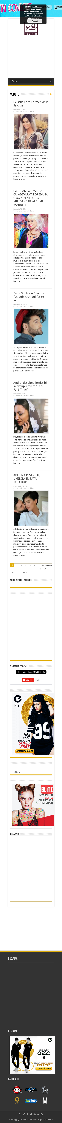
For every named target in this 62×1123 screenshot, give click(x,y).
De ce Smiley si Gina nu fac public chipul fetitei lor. (29, 297)
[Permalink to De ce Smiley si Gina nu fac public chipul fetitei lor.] (31, 326)
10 (40, 569)
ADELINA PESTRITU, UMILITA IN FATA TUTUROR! (26, 478)
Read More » (19, 179)
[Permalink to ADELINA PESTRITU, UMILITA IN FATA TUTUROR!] (31, 508)
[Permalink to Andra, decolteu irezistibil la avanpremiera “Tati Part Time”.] (31, 416)
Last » (24, 572)
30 (13, 572)
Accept (35, 21)
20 (45, 569)
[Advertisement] (31, 55)
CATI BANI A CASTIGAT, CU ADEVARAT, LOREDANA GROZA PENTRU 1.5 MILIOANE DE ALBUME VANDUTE (30, 198)
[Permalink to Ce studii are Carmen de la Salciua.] (31, 131)
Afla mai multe (33, 18)
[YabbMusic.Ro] (31, 33)
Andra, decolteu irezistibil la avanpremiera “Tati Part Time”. (30, 386)
